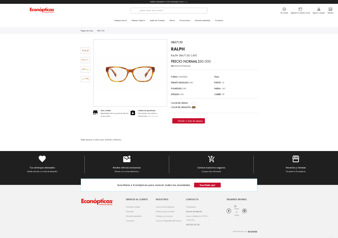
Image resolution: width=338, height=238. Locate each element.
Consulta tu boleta (133, 207)
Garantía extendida (133, 216)
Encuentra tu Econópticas (296, 171)
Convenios (130, 221)
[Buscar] (136, 10)
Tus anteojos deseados (42, 167)
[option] (85, 51)
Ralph (178, 49)
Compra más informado (211, 171)
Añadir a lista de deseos (190, 121)
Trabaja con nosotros (164, 216)
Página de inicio (87, 31)
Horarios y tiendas (296, 167)
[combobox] (173, 10)
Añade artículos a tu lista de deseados (42, 171)
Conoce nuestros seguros (211, 167)
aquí (186, 2)
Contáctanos (191, 207)
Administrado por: (240, 231)
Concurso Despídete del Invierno (169, 221)
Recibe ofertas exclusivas (127, 167)
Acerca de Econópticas (165, 207)
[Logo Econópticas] (42, 10)
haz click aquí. (153, 116)
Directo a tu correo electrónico (127, 171)
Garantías (130, 211)
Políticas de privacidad (165, 211)
